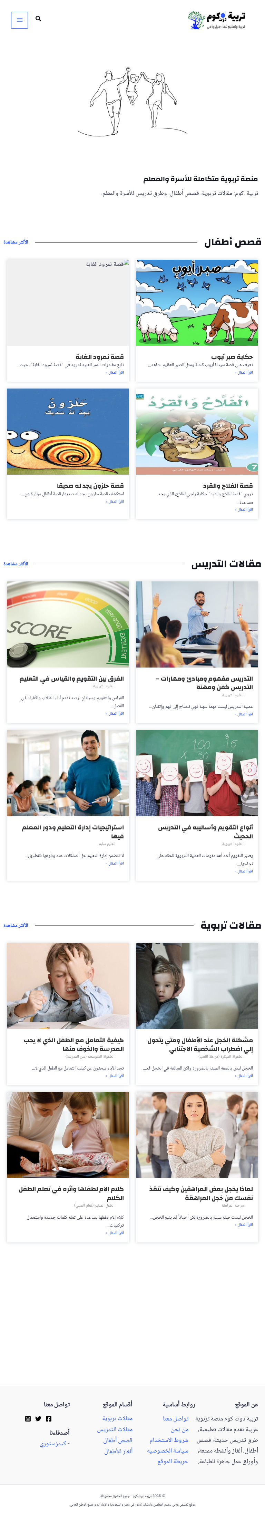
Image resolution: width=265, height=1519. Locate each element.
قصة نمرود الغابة (100, 357)
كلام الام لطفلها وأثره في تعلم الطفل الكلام (71, 1194)
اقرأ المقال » (244, 373)
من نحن (179, 1430)
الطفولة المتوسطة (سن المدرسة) (90, 1057)
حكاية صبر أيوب (232, 357)
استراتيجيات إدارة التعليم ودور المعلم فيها (73, 832)
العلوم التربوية (233, 695)
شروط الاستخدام (169, 1440)
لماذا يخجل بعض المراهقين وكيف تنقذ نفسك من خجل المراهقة (201, 1194)
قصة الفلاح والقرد (228, 486)
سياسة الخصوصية (167, 1451)
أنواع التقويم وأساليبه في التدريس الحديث (205, 832)
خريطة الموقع (172, 1462)
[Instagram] (28, 1419)
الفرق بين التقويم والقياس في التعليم (72, 678)
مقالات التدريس (114, 1430)
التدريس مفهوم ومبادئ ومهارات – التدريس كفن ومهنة (204, 683)
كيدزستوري (53, 1444)
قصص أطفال (117, 1440)
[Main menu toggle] (19, 20)
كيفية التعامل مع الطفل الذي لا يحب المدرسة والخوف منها (74, 1045)
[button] (38, 20)
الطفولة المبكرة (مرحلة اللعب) (221, 1057)
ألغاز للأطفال (118, 1451)
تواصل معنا (175, 1419)
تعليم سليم (107, 844)
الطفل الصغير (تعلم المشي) (94, 1205)
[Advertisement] (132, 1334)
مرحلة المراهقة (233, 1205)
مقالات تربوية (117, 1419)
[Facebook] (49, 1419)
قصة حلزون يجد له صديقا (90, 486)
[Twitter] (38, 1419)
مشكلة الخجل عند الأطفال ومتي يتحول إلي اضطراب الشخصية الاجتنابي (200, 1045)
